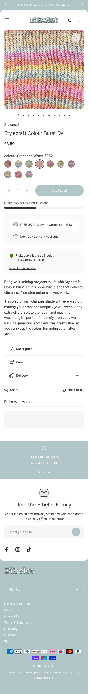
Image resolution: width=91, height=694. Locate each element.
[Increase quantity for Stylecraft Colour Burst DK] (27, 190)
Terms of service (52, 672)
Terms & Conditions (17, 622)
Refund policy (16, 672)
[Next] (82, 5)
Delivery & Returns (17, 604)
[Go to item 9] (59, 115)
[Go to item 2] (28, 115)
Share (14, 389)
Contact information (44, 677)
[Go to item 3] (33, 115)
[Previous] (6, 5)
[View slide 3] (49, 472)
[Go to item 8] (54, 115)
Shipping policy (71, 672)
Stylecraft (11, 124)
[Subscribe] (76, 532)
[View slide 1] (38, 472)
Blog (7, 641)
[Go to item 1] (23, 115)
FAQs (8, 610)
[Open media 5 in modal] (76, 37)
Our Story (11, 629)
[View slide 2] (44, 472)
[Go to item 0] (18, 115)
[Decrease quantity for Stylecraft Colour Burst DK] (8, 190)
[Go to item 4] (38, 115)
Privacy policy (33, 672)
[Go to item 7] (49, 115)
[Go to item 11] (69, 115)
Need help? (76, 389)
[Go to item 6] (44, 115)
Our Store (11, 635)
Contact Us (12, 616)
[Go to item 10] (64, 115)
